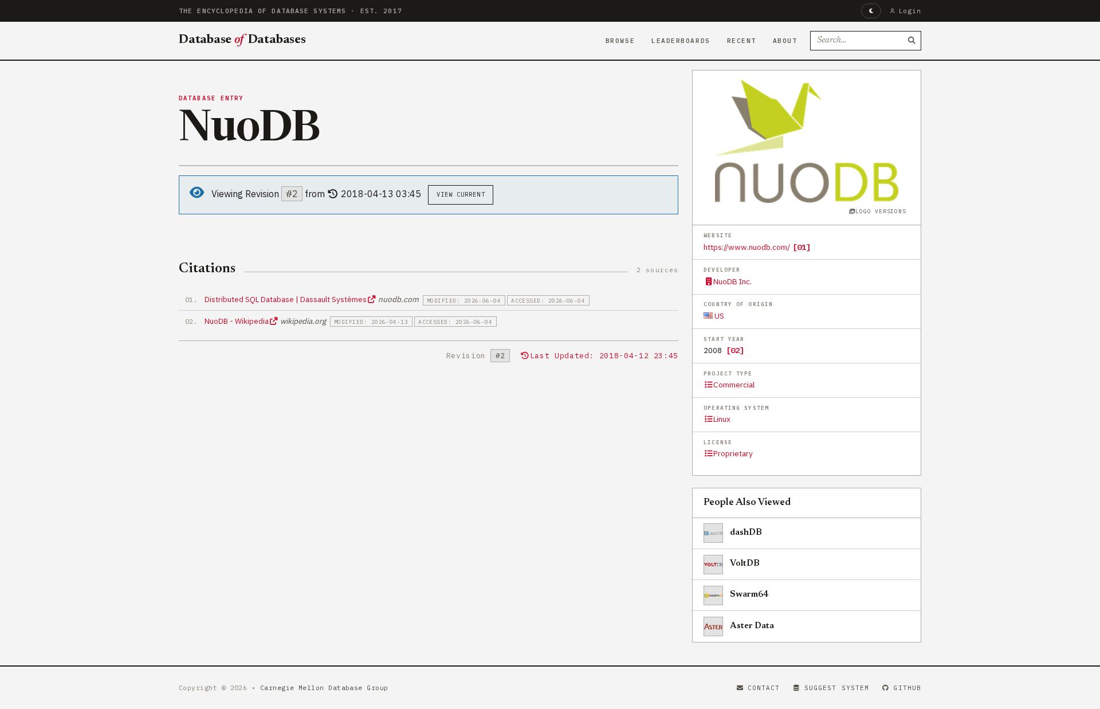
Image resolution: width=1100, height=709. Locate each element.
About (785, 41)
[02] (735, 350)
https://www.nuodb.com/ (747, 247)
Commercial (734, 384)
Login (910, 11)
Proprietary (733, 453)
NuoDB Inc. (732, 281)
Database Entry (211, 98)
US (718, 316)
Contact (764, 688)
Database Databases (242, 40)
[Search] (911, 40)
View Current (461, 194)
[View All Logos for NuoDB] (806, 141)
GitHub (907, 688)
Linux (721, 419)
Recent (741, 41)
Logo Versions (880, 211)
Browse (620, 41)
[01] (801, 247)
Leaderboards (680, 41)
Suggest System (836, 688)
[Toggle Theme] (871, 10)
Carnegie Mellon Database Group (324, 687)
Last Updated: (604, 356)
